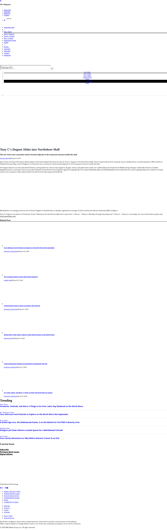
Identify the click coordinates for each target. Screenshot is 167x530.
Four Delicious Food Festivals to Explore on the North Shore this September (29, 248)
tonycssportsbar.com (8, 216)
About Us (7, 13)
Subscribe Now (9, 27)
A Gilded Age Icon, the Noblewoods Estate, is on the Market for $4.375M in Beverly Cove (40, 422)
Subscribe (7, 10)
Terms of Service (9, 518)
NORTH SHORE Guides (12, 494)
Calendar (7, 49)
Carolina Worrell (5, 158)
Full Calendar (89, 82)
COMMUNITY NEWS (11, 502)
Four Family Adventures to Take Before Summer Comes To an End (29, 438)
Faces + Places (9, 36)
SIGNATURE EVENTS (11, 496)
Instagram (7, 55)
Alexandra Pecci (9, 338)
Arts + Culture (8, 38)
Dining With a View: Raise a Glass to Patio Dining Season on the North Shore (29, 335)
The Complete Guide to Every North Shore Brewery (21, 277)
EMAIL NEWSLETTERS (12, 491)
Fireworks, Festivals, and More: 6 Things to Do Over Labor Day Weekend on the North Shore (41, 406)
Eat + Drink (8, 32)
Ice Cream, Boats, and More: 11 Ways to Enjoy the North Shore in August (28, 393)
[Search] (4, 20)
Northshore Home (10, 40)
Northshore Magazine (10, 251)
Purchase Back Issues (9, 452)
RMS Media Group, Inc (14, 527)
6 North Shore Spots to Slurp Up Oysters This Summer (22, 306)
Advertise (7, 12)
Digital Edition (6, 454)
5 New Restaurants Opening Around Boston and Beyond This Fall (25, 364)
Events (6, 47)
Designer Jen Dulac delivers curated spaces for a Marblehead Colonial (31, 430)
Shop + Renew (9, 34)
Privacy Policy (8, 516)
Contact (6, 15)
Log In (8, 18)
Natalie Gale (8, 280)
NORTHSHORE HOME (12, 498)
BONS (6, 42)
